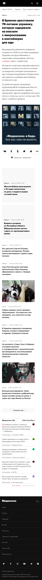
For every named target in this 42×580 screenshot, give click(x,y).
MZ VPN (4, 542)
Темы (4, 507)
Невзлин (18, 9)
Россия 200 (6, 548)
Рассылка (5, 530)
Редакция (5, 519)
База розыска (7, 554)
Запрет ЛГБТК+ (7, 9)
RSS (5, 525)
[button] (37, 3)
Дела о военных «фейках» (32, 9)
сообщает (6, 61)
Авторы (4, 513)
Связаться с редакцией (22, 157)
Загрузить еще (18, 410)
